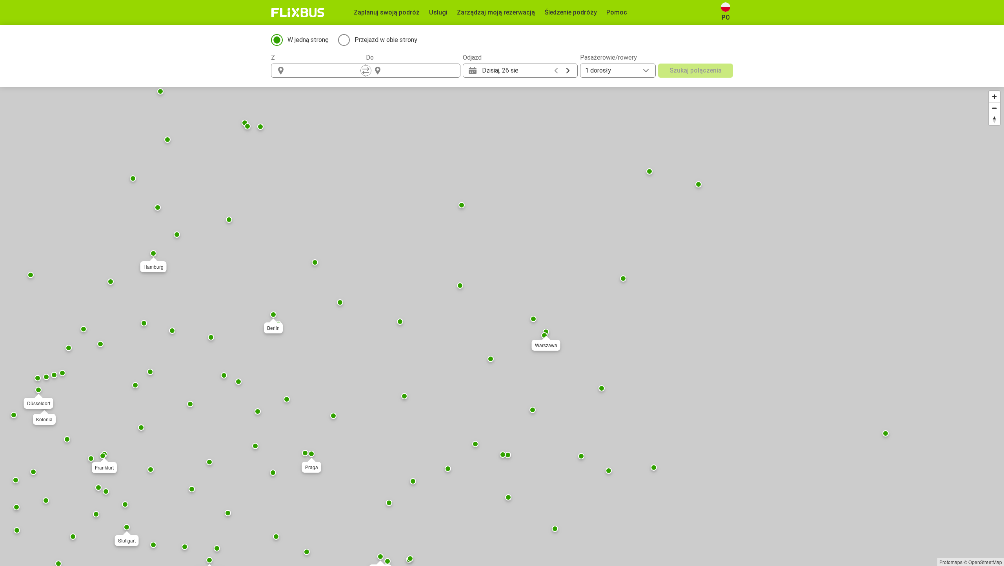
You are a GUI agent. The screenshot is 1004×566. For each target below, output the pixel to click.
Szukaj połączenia (695, 70)
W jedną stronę (308, 40)
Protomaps (950, 562)
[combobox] (325, 70)
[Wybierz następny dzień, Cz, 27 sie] (568, 70)
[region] (502, 326)
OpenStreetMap (985, 562)
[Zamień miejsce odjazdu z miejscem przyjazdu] (365, 70)
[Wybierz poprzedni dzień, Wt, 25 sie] (556, 70)
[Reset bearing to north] (994, 119)
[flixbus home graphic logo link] (298, 12)
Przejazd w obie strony (386, 40)
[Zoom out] (994, 108)
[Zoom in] (994, 96)
